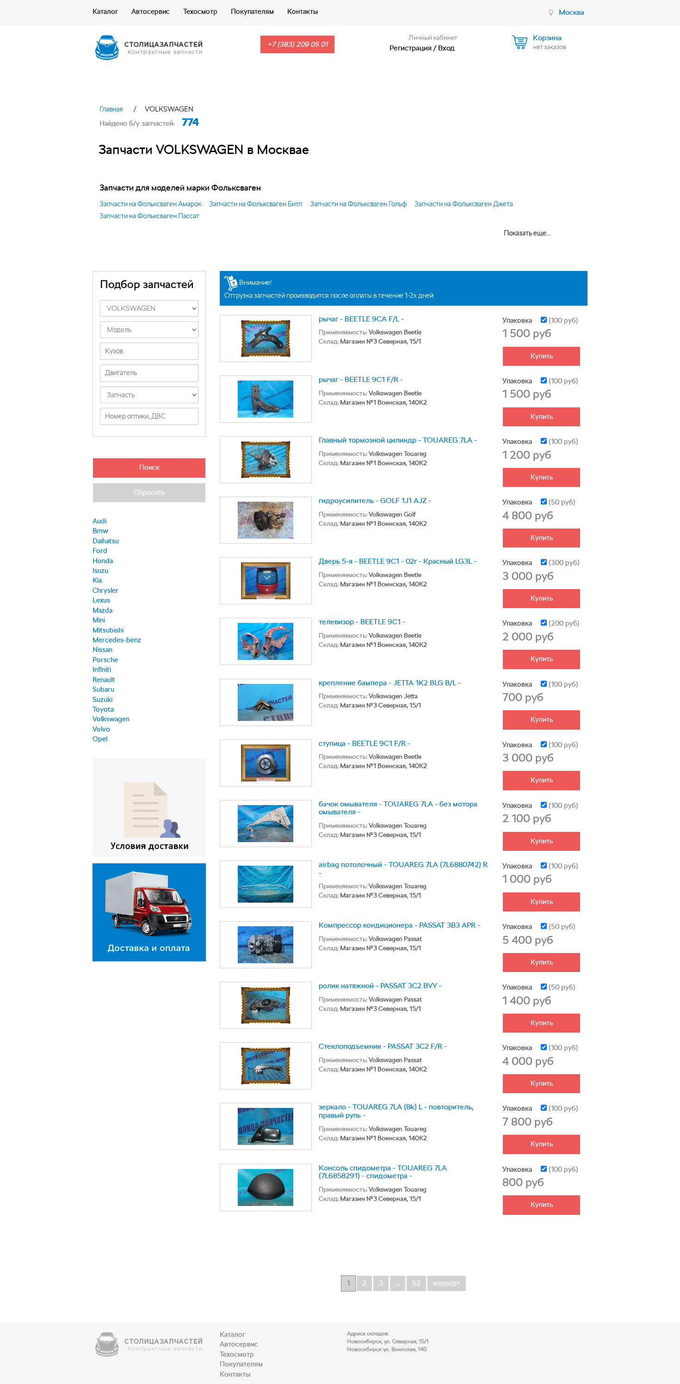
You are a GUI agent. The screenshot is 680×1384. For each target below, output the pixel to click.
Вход (446, 47)
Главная (111, 109)
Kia (97, 580)
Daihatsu (106, 541)
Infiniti (102, 669)
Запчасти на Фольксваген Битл (255, 204)
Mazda (102, 610)
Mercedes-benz (117, 640)
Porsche (105, 660)
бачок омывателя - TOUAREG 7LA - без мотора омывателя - (398, 808)
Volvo (101, 729)
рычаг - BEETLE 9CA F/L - (361, 318)
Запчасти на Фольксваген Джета (463, 204)
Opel (100, 739)
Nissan (102, 650)
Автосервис (150, 11)
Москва (571, 12)
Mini (99, 620)
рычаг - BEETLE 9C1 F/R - (361, 379)
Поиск (149, 467)
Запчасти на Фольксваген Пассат (149, 216)
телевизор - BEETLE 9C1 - (362, 621)
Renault (104, 680)
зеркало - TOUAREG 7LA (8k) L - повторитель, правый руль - (396, 1111)
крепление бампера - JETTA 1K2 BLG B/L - (390, 682)
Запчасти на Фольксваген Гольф (358, 204)
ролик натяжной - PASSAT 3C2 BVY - (380, 985)
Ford (100, 551)
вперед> (446, 1283)
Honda (103, 561)
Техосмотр (200, 11)
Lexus (101, 600)
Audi (99, 521)
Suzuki (102, 699)
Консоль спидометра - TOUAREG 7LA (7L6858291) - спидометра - (383, 1172)
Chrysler (105, 590)
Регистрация (410, 47)
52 (416, 1283)
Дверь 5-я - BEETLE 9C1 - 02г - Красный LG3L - (397, 561)
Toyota (103, 709)
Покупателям (252, 11)
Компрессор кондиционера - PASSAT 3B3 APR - (399, 925)
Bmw (100, 531)
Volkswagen (111, 719)
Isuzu (100, 570)
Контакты (302, 11)
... (398, 1283)
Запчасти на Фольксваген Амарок (150, 204)
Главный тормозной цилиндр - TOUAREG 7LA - (398, 440)
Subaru (103, 689)
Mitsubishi (108, 630)
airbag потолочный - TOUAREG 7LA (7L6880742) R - (403, 868)
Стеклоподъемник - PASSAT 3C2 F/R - (383, 1046)
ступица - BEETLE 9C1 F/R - (364, 743)
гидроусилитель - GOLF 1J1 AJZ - (375, 500)
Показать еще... (527, 233)
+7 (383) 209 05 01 (297, 44)
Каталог (105, 11)
